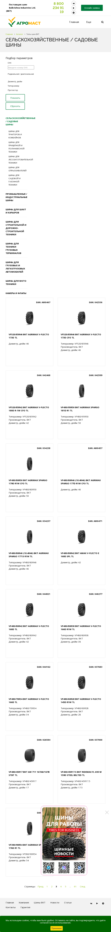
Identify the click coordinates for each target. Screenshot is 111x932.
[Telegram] (73, 12)
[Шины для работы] (64, 840)
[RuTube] (73, 7)
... (70, 886)
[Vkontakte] (73, 3)
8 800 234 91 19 (58, 7)
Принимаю (56, 928)
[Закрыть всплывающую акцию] (107, 812)
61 (75, 886)
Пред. (41, 886)
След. (83, 886)
